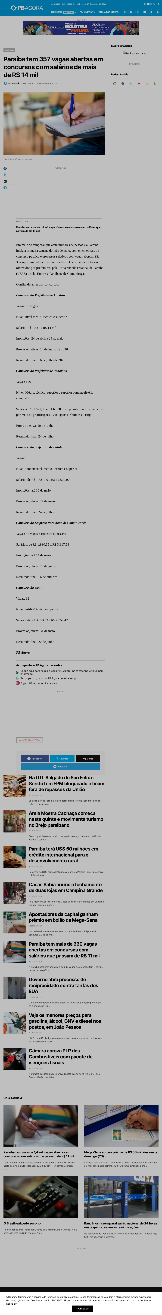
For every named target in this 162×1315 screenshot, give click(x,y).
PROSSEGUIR (82, 1308)
